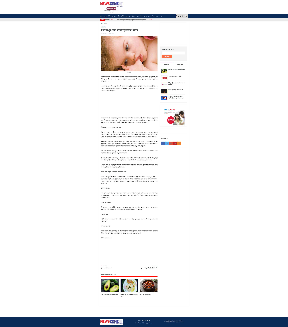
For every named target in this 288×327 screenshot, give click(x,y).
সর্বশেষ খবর (166, 64)
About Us (168, 320)
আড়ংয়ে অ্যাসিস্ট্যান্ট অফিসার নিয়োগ (175, 89)
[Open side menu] (100, 16)
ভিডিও (109, 16)
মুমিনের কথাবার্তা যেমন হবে (106, 268)
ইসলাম (149, 16)
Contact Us (174, 320)
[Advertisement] (146, 6)
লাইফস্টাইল (105, 23)
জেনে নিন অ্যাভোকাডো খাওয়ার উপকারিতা (109, 294)
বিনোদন (133, 16)
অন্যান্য (161, 16)
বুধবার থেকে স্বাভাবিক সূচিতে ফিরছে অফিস (149, 268)
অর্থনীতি (122, 16)
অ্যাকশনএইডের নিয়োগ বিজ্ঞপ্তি (174, 76)
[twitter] (178, 16)
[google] (180, 16)
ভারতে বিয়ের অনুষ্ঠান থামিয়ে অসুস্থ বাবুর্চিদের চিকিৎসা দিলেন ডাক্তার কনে (116, 19)
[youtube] (182, 16)
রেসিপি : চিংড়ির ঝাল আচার (145, 294)
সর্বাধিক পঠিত (180, 64)
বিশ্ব (141, 16)
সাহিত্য (145, 16)
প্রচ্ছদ (105, 16)
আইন (138, 16)
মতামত (156, 16)
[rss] (179, 143)
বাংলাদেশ (114, 16)
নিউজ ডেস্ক (104, 33)
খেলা (130, 16)
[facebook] (176, 16)
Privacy (180, 320)
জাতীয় (118, 16)
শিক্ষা (153, 16)
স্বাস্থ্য (126, 16)
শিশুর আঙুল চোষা (108, 238)
